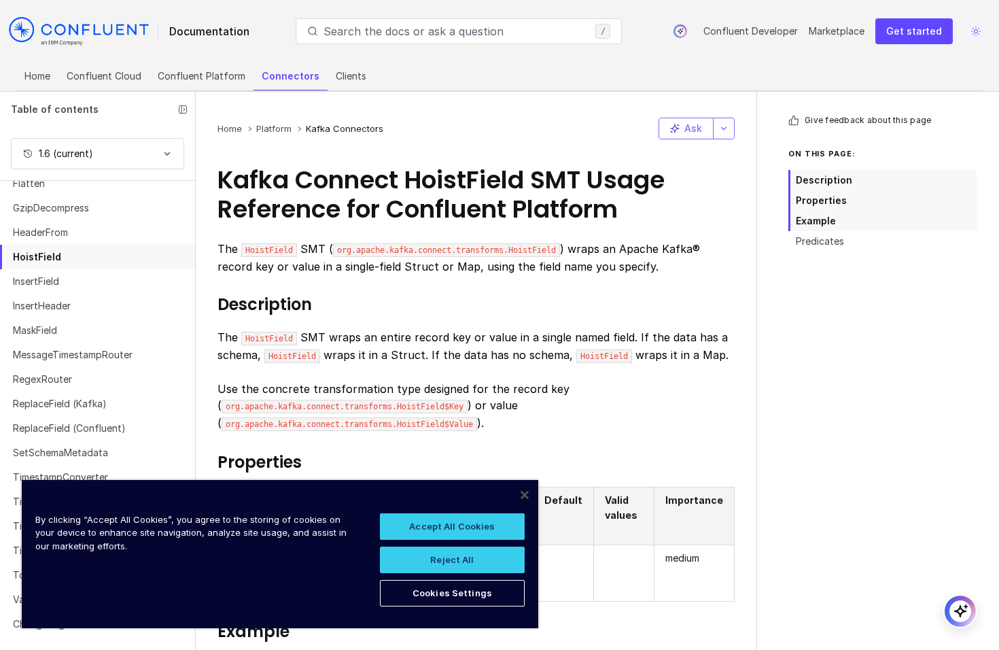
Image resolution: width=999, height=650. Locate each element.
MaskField (35, 330)
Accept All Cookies (452, 526)
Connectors (290, 76)
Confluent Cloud (104, 76)
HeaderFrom (40, 232)
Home (37, 76)
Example (816, 220)
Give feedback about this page (868, 120)
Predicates (820, 241)
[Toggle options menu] (724, 128)
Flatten (29, 183)
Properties (821, 200)
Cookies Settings (452, 592)
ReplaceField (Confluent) (69, 428)
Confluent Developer (750, 31)
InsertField (36, 281)
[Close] (525, 495)
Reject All (452, 559)
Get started (914, 31)
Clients (351, 76)
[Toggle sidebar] (182, 109)
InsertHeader (42, 305)
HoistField (37, 256)
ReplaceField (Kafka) (60, 403)
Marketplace (836, 31)
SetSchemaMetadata (60, 452)
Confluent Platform (201, 76)
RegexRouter (42, 379)
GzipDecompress (51, 207)
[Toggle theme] (976, 31)
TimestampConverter (60, 477)
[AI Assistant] (680, 31)
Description (824, 180)
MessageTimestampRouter (73, 354)
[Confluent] (79, 31)
